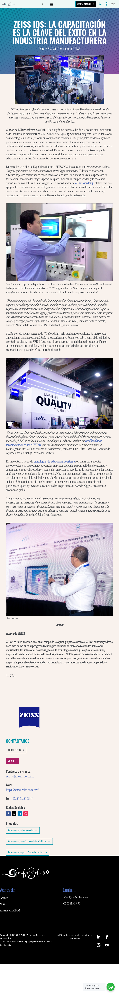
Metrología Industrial (21, 830)
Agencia (4, 898)
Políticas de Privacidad (68, 935)
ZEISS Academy (84, 183)
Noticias (4, 904)
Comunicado (65, 49)
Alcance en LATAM (10, 910)
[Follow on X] (14, 813)
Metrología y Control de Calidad (27, 841)
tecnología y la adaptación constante (54, 461)
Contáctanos (84, 4)
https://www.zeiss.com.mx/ (22, 790)
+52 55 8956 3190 (22, 799)
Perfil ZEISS (14, 750)
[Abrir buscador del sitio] (43, 4)
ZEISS (76, 49)
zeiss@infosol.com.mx (20, 776)
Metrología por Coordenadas (26, 852)
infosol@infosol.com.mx (75, 897)
